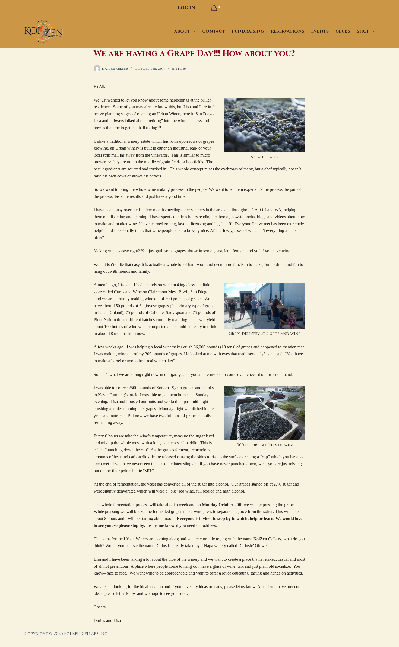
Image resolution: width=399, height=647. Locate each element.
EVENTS (320, 31)
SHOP (363, 31)
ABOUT (182, 31)
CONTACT (213, 31)
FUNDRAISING (248, 31)
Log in (186, 7)
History (179, 68)
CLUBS (342, 31)
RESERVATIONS (287, 31)
